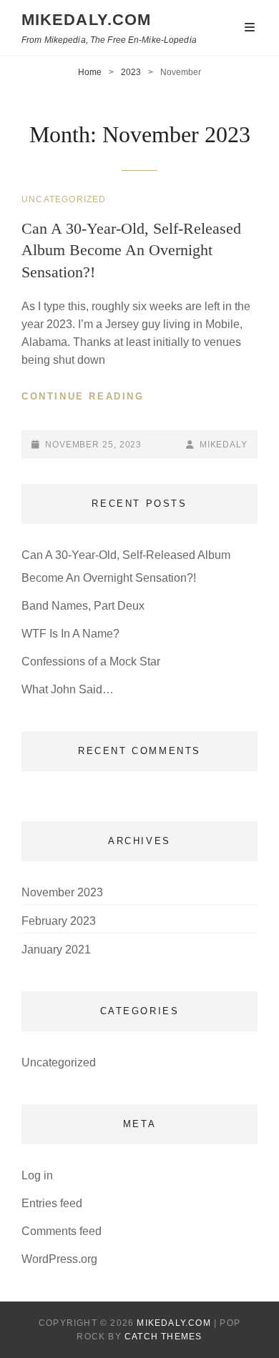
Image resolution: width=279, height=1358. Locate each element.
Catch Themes (163, 1337)
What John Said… (67, 689)
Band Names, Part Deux (83, 606)
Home (90, 72)
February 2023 (58, 921)
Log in (37, 1175)
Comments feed (61, 1231)
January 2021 (56, 949)
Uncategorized (64, 199)
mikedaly (224, 445)
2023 (131, 72)
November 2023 (62, 892)
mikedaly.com (86, 20)
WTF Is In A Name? (70, 634)
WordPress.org (59, 1259)
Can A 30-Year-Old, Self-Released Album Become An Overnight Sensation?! (131, 250)
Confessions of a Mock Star (90, 661)
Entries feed (51, 1203)
